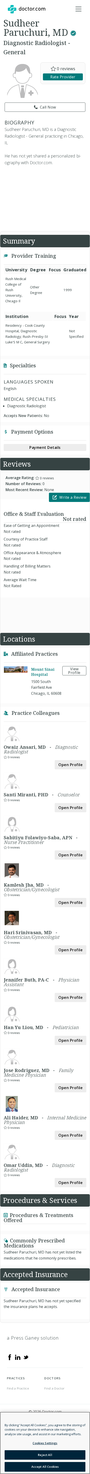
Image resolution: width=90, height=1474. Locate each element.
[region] (45, 1443)
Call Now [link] (48, 107)
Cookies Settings (45, 1443)
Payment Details (45, 447)
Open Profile (70, 764)
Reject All (45, 1455)
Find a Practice (18, 1388)
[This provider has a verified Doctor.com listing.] (73, 32)
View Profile (74, 670)
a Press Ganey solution (33, 1338)
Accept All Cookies (45, 1467)
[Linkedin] (18, 1357)
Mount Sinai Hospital (42, 672)
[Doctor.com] (26, 9)
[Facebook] (9, 1357)
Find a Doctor (54, 1388)
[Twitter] (26, 1357)
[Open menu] (78, 9)
